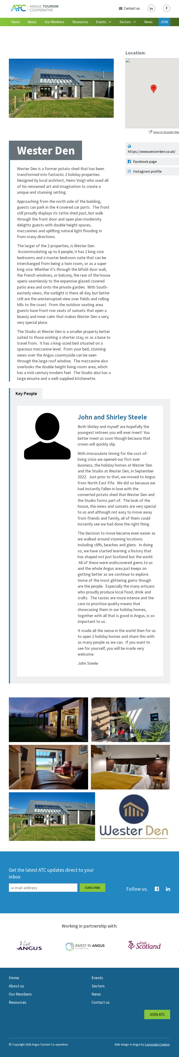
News (148, 22)
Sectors (125, 22)
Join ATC (157, 1014)
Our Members (54, 22)
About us (16, 986)
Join (164, 22)
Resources (80, 22)
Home (15, 22)
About (32, 22)
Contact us (101, 1002)
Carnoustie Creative (157, 1044)
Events (101, 22)
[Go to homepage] (33, 10)
